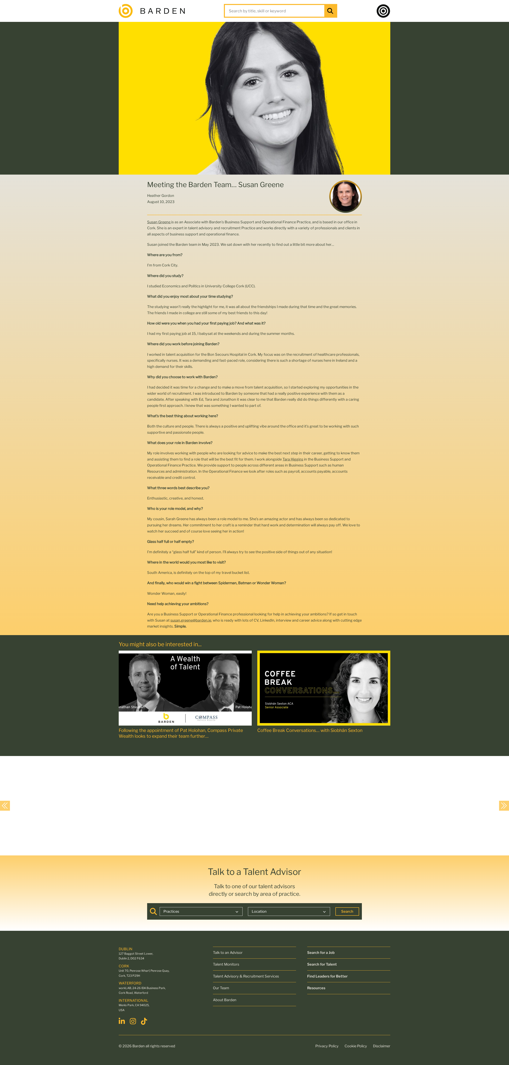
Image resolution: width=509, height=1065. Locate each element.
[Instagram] (133, 1021)
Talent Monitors (226, 964)
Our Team (221, 988)
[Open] (383, 11)
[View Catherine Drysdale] (335, 805)
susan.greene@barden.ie (190, 620)
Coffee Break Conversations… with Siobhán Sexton (309, 730)
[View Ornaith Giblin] (261, 805)
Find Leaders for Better (327, 976)
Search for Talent (322, 964)
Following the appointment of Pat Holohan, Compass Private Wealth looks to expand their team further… (181, 733)
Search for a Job (321, 952)
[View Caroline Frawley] (112, 805)
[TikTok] (144, 1021)
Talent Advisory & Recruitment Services (246, 976)
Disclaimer (381, 1046)
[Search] (330, 11)
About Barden (224, 1000)
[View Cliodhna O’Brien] (186, 805)
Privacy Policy (327, 1046)
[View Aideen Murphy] (37, 805)
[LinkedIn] (122, 1021)
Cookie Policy (356, 1046)
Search (347, 911)
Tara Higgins (293, 459)
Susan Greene (159, 222)
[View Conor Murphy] (410, 805)
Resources (316, 988)
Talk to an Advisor (228, 952)
